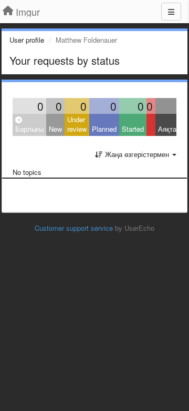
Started (133, 129)
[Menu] (171, 12)
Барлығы (29, 129)
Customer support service (74, 228)
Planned (104, 129)
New (55, 129)
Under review (77, 124)
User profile (26, 40)
